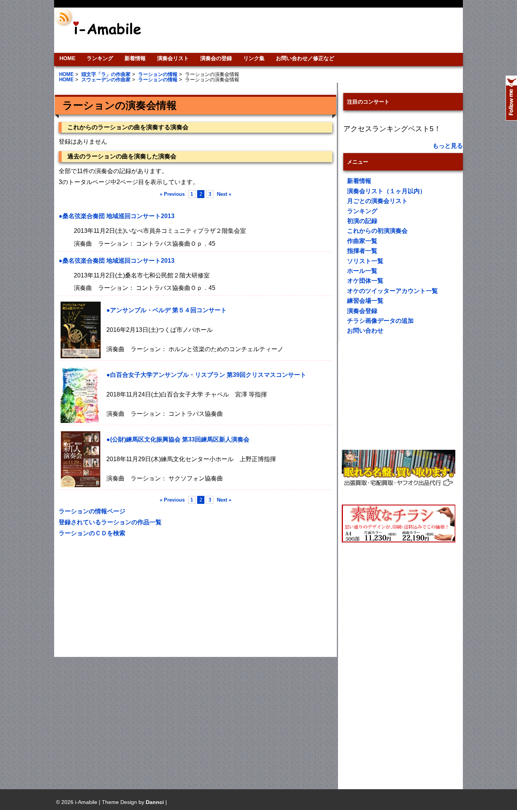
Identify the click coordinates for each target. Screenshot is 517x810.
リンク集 (254, 58)
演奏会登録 (362, 311)
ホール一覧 (362, 271)
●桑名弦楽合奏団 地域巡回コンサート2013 (116, 216)
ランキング (100, 58)
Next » (224, 194)
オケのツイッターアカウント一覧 (392, 291)
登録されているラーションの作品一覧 (110, 522)
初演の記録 (362, 221)
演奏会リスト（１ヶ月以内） (386, 191)
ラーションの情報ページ (92, 511)
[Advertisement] (310, 30)
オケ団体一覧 (365, 280)
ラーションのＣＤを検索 (92, 533)
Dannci (155, 802)
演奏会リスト (173, 58)
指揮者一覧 (362, 251)
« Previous (172, 194)
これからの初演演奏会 (377, 231)
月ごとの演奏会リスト (377, 201)
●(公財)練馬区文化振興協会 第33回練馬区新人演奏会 (177, 439)
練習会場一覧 (365, 300)
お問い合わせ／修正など (305, 58)
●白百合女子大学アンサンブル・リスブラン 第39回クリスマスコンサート (206, 375)
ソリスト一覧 (365, 261)
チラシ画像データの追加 (380, 320)
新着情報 (135, 58)
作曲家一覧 (362, 241)
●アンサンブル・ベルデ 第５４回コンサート (166, 310)
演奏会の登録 (216, 58)
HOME (67, 58)
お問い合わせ (365, 330)
